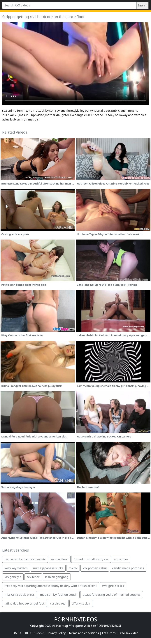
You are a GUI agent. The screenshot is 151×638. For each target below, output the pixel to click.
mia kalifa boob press (20, 595)
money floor (59, 559)
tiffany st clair (81, 603)
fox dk (73, 568)
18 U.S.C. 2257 (34, 633)
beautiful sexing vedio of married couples (112, 595)
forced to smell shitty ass (91, 559)
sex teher (33, 577)
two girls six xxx (113, 586)
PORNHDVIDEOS (75, 619)
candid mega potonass (128, 568)
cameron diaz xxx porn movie (25, 559)
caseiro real (58, 603)
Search (142, 5)
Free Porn (109, 633)
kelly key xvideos (16, 568)
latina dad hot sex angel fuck (25, 603)
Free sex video (128, 633)
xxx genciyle (13, 577)
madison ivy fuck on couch (58, 595)
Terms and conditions (84, 633)
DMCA (17, 633)
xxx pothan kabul (95, 568)
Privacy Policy (56, 633)
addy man (121, 559)
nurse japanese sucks (48, 568)
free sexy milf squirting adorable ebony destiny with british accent (51, 586)
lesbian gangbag (56, 577)
